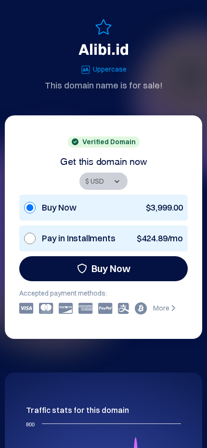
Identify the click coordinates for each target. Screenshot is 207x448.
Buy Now (110, 268)
